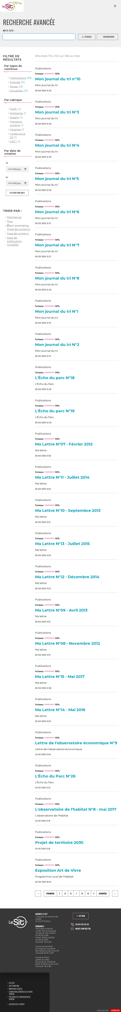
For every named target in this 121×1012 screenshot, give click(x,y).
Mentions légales (15, 988)
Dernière (103, 893)
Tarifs (13, 108)
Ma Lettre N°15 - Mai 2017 (60, 677)
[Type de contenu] (18, 229)
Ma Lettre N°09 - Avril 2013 (61, 610)
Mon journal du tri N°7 (57, 245)
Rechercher (108, 36)
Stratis (115, 1010)
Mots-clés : (9, 30)
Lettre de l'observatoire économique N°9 (76, 743)
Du (7, 163)
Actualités (16, 90)
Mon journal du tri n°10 (57, 79)
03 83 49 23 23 (82, 924)
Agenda (15, 82)
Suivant (115, 894)
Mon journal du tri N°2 (57, 345)
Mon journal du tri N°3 (57, 112)
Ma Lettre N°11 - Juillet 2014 (62, 477)
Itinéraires (16, 113)
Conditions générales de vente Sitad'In (21, 992)
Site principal (14, 985)
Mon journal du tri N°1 (56, 311)
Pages (14, 86)
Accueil (12, 982)
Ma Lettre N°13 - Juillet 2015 (62, 544)
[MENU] (115, 6)
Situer (82, 915)
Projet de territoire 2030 (59, 842)
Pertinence (14, 217)
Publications (18, 77)
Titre (10, 221)
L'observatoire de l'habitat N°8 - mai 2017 (75, 809)
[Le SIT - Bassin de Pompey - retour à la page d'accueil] (12, 6)
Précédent (38, 894)
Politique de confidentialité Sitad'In (19, 998)
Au (7, 177)
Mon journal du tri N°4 (57, 145)
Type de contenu (18, 233)
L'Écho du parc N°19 (55, 411)
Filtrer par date (17, 192)
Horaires (15, 129)
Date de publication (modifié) (14, 241)
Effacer (88, 36)
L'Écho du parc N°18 (55, 378)
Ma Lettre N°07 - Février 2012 (64, 444)
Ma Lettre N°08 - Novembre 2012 (67, 643)
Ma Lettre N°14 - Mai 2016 (60, 710)
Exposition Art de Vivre (58, 870)
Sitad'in (14, 117)
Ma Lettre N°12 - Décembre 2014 (67, 577)
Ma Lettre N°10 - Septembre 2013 (67, 510)
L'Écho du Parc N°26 (55, 776)
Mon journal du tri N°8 (57, 278)
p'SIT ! (13, 141)
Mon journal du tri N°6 (57, 212)
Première (50, 893)
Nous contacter (83, 928)
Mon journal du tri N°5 (57, 179)
